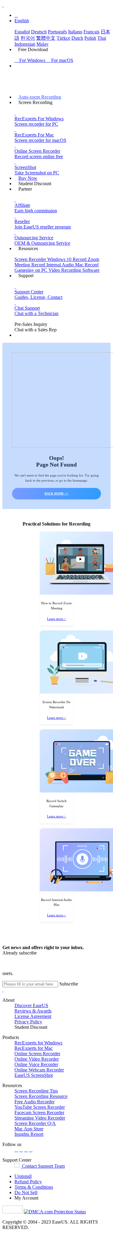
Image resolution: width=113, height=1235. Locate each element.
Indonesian (24, 44)
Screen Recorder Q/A (35, 1123)
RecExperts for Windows (38, 1042)
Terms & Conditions (33, 1187)
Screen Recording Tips (36, 1090)
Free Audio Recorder (34, 1101)
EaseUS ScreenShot (33, 1075)
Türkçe (63, 38)
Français (91, 31)
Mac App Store (28, 1128)
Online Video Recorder (36, 1059)
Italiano (75, 31)
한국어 (27, 38)
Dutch (77, 38)
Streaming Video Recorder (39, 1117)
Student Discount (30, 1027)
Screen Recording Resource (40, 1096)
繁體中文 (45, 38)
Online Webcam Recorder (39, 1069)
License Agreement (32, 1016)
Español (22, 31)
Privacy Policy (28, 1021)
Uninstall (23, 1176)
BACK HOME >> (56, 493)
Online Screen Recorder (37, 1053)
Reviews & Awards (33, 1010)
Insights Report (28, 1134)
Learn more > (56, 619)
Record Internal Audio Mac (58, 264)
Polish (90, 38)
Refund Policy (28, 1181)
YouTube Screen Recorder (39, 1107)
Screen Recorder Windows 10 (43, 259)
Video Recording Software (74, 270)
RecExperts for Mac (33, 1048)
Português (57, 31)
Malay (42, 44)
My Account (26, 1197)
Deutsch (39, 31)
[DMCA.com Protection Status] (55, 1211)
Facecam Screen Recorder (39, 1112)
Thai (101, 38)
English (21, 20)
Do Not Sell (25, 1192)
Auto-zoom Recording (39, 97)
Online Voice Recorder (36, 1064)
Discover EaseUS (31, 1005)
